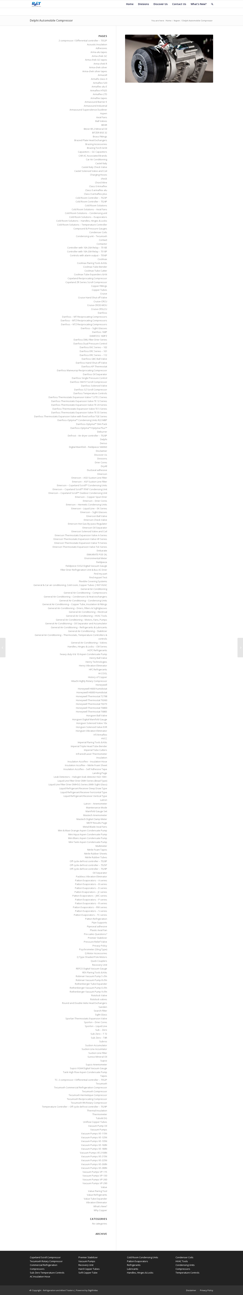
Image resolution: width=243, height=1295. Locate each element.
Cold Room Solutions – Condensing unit (86, 213)
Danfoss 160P (99, 332)
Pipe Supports (99, 922)
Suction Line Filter (97, 1053)
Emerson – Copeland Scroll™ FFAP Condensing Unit (80, 489)
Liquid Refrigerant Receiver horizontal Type (83, 792)
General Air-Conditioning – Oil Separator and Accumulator (76, 623)
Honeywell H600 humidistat (92, 688)
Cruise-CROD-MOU (97, 305)
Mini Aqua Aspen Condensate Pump (87, 834)
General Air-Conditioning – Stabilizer (87, 631)
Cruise (103, 293)
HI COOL (102, 673)
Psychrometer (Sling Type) (93, 949)
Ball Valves (101, 121)
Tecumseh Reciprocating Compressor (87, 1099)
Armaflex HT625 (98, 90)
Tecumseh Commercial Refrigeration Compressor (80, 1087)
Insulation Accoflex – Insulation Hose (87, 761)
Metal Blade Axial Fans (95, 826)
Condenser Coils (98, 232)
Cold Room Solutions (96, 205)
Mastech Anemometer (95, 815)
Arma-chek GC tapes (96, 59)
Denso (103, 443)
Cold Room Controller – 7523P (91, 197)
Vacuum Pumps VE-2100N (93, 1152)
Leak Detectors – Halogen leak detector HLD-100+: (80, 776)
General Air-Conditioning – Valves (89, 642)
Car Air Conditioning (96, 159)
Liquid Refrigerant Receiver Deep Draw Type (83, 788)
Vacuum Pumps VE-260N (94, 1164)
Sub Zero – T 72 (99, 1033)
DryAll (104, 466)
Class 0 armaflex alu (96, 190)
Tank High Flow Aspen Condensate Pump (85, 1072)
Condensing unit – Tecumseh (91, 236)
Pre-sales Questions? (95, 934)
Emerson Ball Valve (96, 516)
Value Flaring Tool (97, 1191)
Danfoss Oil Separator (95, 374)
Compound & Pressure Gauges (90, 228)
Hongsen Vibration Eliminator (91, 730)
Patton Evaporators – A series (91, 880)
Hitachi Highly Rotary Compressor (89, 681)
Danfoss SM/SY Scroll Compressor (88, 382)
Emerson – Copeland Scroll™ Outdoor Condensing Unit (78, 493)
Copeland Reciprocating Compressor (87, 278)
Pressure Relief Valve (95, 941)
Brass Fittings (100, 136)
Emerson (102, 474)
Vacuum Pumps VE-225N (94, 1160)
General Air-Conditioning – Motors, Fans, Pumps (81, 619)
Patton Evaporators (137, 1261)
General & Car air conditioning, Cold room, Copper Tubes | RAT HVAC (70, 585)
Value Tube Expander (95, 1198)
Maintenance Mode (96, 807)
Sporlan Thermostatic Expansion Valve (86, 1018)
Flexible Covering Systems (93, 581)
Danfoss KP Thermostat (94, 366)
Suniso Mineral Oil (97, 1056)
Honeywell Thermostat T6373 (91, 704)
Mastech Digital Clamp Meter (91, 819)
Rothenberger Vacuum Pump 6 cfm (88, 987)
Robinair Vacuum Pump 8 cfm (91, 980)
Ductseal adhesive (97, 470)
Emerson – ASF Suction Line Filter (89, 481)
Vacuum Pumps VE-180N (94, 1148)
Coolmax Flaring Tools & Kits (92, 263)
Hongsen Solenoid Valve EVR (91, 727)
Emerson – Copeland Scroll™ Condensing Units (82, 485)
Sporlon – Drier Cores (95, 1022)
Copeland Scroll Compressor (45, 1257)
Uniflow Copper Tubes (95, 1122)
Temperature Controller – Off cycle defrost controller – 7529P (74, 1106)
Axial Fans (101, 117)
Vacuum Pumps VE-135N (94, 1141)
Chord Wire (101, 182)
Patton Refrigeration (96, 918)
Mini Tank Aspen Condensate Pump (88, 842)
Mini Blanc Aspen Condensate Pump (87, 838)
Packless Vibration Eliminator (91, 876)
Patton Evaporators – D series (91, 888)
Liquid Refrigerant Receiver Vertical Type (85, 796)
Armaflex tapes (99, 98)
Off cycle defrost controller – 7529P (88, 868)
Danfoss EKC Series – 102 (93, 347)
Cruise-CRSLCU (99, 309)
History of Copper (97, 677)
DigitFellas (93, 1290)
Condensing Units (185, 1265)
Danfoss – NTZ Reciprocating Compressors (84, 324)
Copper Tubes (99, 289)
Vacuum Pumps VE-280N (94, 1168)
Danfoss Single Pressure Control (89, 378)
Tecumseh (101, 1083)
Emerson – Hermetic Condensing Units (86, 504)
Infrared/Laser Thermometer (91, 753)
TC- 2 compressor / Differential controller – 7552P (81, 1079)
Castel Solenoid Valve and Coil (90, 171)
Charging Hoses (98, 174)
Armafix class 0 (99, 79)
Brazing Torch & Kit (97, 147)
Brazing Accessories (96, 144)
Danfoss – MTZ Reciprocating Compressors (84, 320)
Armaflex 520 (100, 82)
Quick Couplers (99, 960)
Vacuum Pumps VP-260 (95, 1179)
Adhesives (101, 48)
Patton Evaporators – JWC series (89, 895)
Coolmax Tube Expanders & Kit (90, 274)
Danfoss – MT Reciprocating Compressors (84, 316)
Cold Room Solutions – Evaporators (88, 217)
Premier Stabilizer (97, 937)
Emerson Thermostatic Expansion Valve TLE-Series (80, 546)
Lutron (103, 799)
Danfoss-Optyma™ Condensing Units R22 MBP (82, 420)
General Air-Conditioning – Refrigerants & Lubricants (79, 627)
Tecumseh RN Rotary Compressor (89, 1102)
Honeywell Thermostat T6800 (91, 707)
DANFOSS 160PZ (98, 335)
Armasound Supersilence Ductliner (88, 109)
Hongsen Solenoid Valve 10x (91, 723)
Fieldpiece (101, 562)
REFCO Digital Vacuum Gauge (91, 968)
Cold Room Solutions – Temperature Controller (82, 224)
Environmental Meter (95, 558)
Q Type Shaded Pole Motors (92, 957)
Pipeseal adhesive (97, 926)
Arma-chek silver (98, 67)
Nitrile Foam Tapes (97, 849)
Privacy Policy (100, 945)
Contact (103, 240)
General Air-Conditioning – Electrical (88, 611)
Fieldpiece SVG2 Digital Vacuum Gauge (86, 565)
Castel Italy (101, 163)
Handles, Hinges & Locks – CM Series (87, 646)
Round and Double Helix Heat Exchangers (84, 1003)
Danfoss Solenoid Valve (94, 385)
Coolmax (102, 259)
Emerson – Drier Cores (95, 500)
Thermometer (99, 1114)
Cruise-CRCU (100, 301)
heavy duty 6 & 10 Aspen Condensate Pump (83, 654)
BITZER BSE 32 (99, 132)
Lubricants (132, 1268)
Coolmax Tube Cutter (95, 270)
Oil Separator (100, 872)
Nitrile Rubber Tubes (96, 857)
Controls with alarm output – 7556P (88, 255)
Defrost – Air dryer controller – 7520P (87, 435)
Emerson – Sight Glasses (93, 512)
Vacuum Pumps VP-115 (95, 1171)
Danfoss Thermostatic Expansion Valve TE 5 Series (79, 408)
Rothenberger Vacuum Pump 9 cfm (88, 991)
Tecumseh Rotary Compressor (46, 1261)
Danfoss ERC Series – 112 (93, 355)
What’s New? (100, 1206)
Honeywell (101, 684)
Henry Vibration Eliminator (93, 665)
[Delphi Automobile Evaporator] (3, 647)
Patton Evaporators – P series (91, 899)
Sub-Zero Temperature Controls (47, 1272)
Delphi (103, 439)
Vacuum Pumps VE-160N (94, 1145)
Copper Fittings (99, 286)
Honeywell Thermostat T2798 (91, 696)
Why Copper (100, 1210)
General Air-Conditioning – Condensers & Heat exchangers (75, 596)
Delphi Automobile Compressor (51, 20)
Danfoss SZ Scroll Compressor (90, 389)
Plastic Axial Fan (98, 930)
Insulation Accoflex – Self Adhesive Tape (85, 769)
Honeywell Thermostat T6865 (91, 711)
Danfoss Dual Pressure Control (90, 343)
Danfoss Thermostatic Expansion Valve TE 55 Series (79, 412)
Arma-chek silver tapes (94, 71)
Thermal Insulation (97, 1110)
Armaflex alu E (99, 86)
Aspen (177, 20)
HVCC (104, 738)
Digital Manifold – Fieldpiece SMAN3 (88, 447)
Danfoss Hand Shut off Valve (91, 362)
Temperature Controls (187, 1272)
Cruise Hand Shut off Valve (92, 297)
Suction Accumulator (96, 1045)
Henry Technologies (96, 661)
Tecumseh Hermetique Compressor (88, 1095)
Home (168, 20)
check (104, 178)
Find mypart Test (98, 577)
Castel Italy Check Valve (94, 167)
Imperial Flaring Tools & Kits (92, 742)
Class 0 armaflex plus (95, 193)
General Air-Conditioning (94, 589)
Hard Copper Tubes (89, 1268)
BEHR (104, 125)
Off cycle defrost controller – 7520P (88, 861)
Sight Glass (101, 1014)
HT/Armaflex (100, 734)
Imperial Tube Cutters (95, 750)
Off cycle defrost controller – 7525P (88, 865)
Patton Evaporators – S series (91, 911)
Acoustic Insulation (97, 44)
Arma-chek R (100, 63)
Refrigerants (134, 1265)
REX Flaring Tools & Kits (94, 972)
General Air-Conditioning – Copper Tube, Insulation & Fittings (74, 604)
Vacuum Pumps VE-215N (94, 1156)
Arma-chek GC (99, 56)
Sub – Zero (101, 1029)
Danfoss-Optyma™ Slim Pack (91, 424)
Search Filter (100, 1010)
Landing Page (100, 773)
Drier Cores (101, 462)
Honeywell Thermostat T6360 (91, 700)
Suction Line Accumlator (94, 1049)
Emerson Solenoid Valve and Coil (89, 531)
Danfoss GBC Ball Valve (94, 358)
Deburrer (102, 431)
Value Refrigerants (97, 1194)
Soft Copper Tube (87, 1272)
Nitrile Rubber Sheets (95, 853)
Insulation (101, 757)
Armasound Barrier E (96, 101)
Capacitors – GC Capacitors (92, 151)
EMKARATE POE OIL (97, 554)
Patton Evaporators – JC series (91, 892)
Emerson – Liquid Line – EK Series (89, 508)
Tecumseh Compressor (94, 1091)
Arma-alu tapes (99, 52)
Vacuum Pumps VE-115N (94, 1133)
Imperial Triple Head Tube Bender (89, 746)
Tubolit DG (101, 1118)
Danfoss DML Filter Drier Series (90, 339)
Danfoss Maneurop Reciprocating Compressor (82, 370)
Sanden (103, 1007)
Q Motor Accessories (96, 953)
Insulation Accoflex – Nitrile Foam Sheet (86, 765)
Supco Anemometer (96, 1064)
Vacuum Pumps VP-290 (95, 1183)
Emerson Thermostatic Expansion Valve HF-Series (80, 539)
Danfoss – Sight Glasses (94, 328)
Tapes (103, 1075)
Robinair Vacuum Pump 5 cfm (91, 976)
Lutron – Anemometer (95, 803)
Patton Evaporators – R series (91, 903)
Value (104, 1187)
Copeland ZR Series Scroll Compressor (86, 282)
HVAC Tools (182, 1261)
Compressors (183, 1268)
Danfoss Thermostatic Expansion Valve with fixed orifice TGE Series (70, 416)
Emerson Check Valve (95, 519)
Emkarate (102, 550)
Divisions (102, 458)
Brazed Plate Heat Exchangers (90, 140)
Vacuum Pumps (98, 1129)
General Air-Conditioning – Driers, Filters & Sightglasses (77, 608)
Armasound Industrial (95, 105)
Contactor (102, 243)
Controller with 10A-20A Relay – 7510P (87, 251)
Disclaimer (101, 450)
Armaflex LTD (100, 94)
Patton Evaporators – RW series (90, 907)
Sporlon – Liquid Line (96, 1026)
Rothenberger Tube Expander (91, 983)
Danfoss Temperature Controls (90, 393)
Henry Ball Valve (98, 657)
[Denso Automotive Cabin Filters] (240, 647)
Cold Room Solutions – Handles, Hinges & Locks (81, 220)
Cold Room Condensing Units (142, 1257)
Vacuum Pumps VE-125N (94, 1137)
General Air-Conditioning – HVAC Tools (86, 615)
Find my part (100, 573)
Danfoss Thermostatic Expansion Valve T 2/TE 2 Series (78, 397)
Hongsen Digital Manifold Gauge (89, 719)
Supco (103, 1060)
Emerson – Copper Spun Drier (91, 496)
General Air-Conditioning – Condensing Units (83, 600)
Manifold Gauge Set (96, 811)
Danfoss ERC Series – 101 (93, 351)
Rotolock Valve (99, 995)
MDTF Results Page (97, 822)
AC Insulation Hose (40, 1276)
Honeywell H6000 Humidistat (91, 692)
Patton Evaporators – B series (91, 884)
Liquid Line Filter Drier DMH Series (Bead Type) (82, 780)
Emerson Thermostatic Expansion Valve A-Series (81, 535)
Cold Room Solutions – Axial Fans (89, 209)
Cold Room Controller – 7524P (91, 201)
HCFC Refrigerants (97, 650)
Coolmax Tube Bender (95, 266)
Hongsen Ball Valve (96, 715)
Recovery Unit (99, 964)
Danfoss (102, 312)
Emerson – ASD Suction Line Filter (89, 477)
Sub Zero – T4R (99, 1037)
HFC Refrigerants (98, 669)
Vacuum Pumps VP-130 (95, 1175)
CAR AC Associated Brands (93, 155)
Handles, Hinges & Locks (140, 1272)
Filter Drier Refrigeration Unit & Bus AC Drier (83, 569)
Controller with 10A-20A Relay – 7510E (87, 247)
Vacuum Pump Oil (97, 1125)
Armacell (102, 75)
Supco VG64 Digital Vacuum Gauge (88, 1068)
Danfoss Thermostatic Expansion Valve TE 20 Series (79, 404)
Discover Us (100, 454)
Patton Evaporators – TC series (90, 914)
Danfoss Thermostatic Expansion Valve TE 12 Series (79, 401)
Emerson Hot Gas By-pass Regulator (87, 523)
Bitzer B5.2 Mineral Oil (95, 128)
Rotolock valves (98, 999)
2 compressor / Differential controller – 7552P (83, 40)
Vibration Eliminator (96, 1202)
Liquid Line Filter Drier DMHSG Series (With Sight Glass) (78, 784)
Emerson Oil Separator (95, 527)
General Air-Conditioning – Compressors (85, 592)
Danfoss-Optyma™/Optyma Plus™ (88, 428)
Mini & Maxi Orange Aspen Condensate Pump (82, 830)
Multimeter (101, 846)
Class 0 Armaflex (98, 186)
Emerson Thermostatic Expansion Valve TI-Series (80, 543)
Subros (103, 1041)
